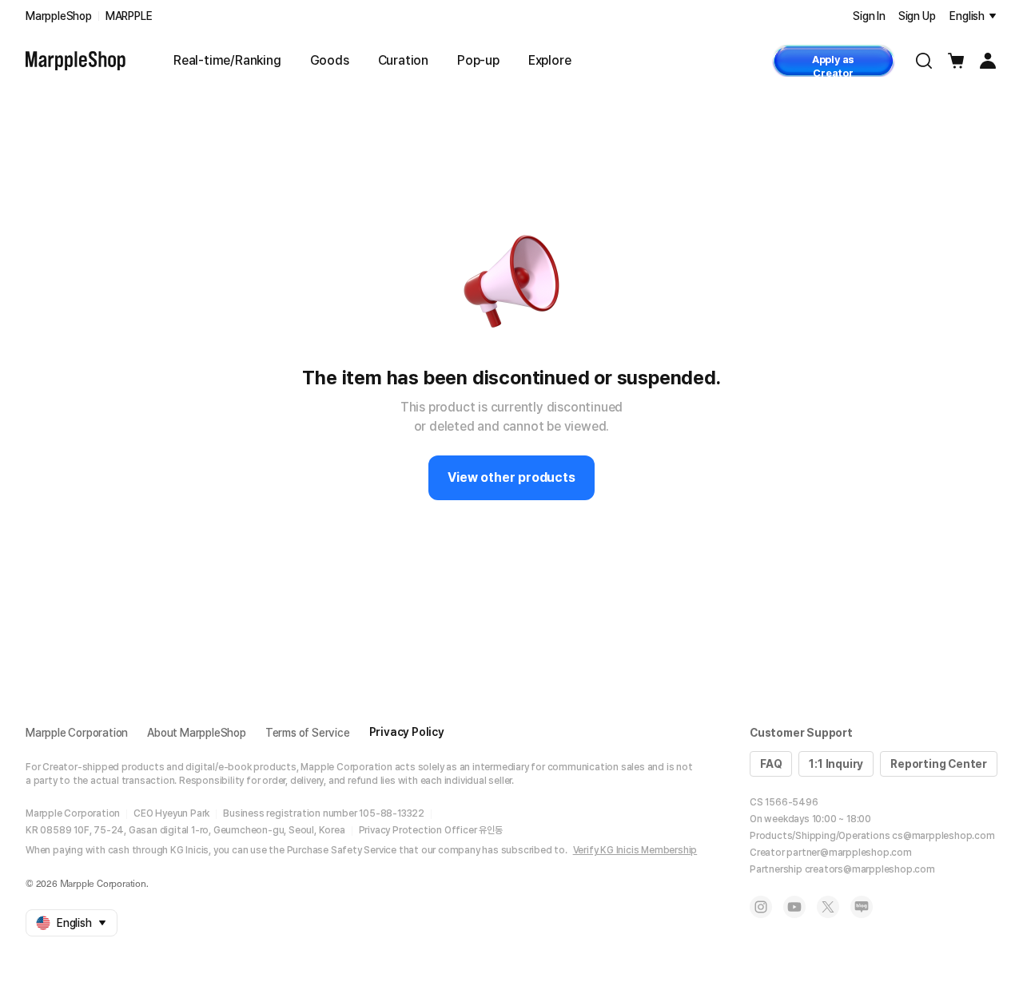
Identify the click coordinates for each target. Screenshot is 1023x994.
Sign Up (917, 16)
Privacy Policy (406, 732)
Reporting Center (938, 763)
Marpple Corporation (77, 732)
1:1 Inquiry (836, 763)
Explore (549, 60)
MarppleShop (59, 16)
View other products (511, 477)
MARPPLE (129, 16)
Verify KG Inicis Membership (635, 850)
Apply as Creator (833, 65)
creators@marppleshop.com (870, 869)
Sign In (869, 16)
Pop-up (478, 60)
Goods (329, 60)
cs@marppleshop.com (943, 835)
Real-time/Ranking (227, 60)
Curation (403, 60)
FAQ (771, 763)
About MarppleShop (196, 732)
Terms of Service (307, 732)
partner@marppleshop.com (848, 852)
